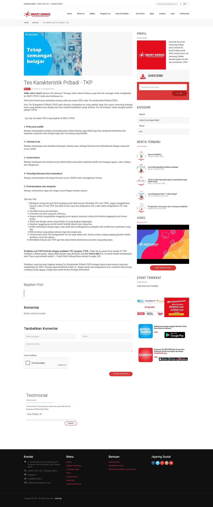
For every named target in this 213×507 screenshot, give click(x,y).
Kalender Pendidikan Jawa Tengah (122, 469)
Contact (162, 14)
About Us (80, 14)
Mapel (141, 126)
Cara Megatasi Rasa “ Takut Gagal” (162, 194)
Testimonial (184, 14)
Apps (152, 14)
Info (140, 131)
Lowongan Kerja (72, 469)
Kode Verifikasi (30, 355)
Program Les (105, 14)
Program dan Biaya (74, 466)
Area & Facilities (122, 14)
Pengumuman (72, 477)
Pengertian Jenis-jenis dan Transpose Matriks (167, 206)
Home (69, 14)
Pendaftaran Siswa (116, 466)
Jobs (173, 14)
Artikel (35, 23)
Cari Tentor (140, 14)
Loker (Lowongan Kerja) (149, 120)
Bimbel (142, 114)
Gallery (92, 14)
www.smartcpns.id (73, 484)
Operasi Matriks (154, 154)
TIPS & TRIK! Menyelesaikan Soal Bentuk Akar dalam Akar (167, 181)
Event (68, 473)
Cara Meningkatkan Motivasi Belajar (163, 167)
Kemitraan (70, 480)
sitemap (58, 498)
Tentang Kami (114, 462)
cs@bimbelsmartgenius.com (39, 483)
